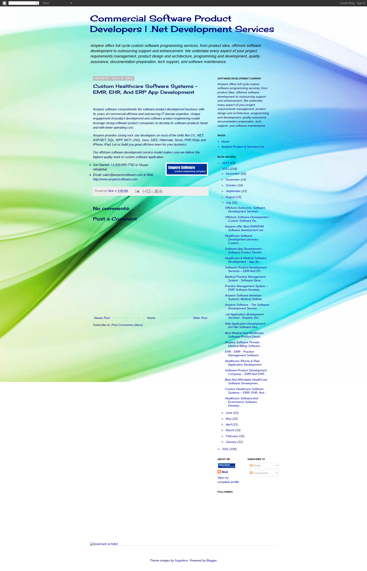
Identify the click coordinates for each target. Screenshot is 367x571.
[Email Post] (137, 190)
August (231, 197)
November (233, 179)
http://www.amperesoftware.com (115, 179)
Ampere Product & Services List (242, 146)
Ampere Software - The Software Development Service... (247, 306)
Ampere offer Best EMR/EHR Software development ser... (245, 228)
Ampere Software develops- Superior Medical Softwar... (244, 297)
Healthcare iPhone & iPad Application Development (243, 362)
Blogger (211, 560)
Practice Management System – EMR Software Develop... (246, 287)
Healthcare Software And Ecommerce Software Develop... (241, 402)
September (233, 191)
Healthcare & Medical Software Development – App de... (245, 259)
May (229, 418)
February (232, 436)
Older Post (200, 318)
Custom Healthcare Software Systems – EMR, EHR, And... (246, 390)
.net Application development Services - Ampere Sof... (244, 316)
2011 (225, 449)
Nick (111, 190)
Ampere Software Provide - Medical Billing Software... (244, 344)
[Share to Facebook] (157, 191)
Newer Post (102, 318)
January (231, 441)
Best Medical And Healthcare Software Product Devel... (244, 334)
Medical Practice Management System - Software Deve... (245, 278)
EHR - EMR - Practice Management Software (242, 353)
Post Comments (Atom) (127, 325)
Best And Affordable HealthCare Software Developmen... (246, 381)
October (231, 185)
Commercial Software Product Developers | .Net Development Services (182, 23)
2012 (226, 168)
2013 (226, 162)
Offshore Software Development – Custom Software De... (248, 218)
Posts (257, 465)
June (229, 412)
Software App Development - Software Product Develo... (244, 250)
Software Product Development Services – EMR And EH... (246, 269)
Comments (260, 473)
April (229, 424)
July (229, 202)
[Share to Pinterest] (161, 191)
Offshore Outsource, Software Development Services (245, 209)
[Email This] (145, 191)
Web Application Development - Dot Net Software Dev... (246, 325)
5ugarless (181, 560)
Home (151, 318)
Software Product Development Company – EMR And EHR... (246, 372)
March (230, 430)
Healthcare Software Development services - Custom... (242, 239)
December (233, 173)
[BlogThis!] (149, 191)
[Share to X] (153, 191)
